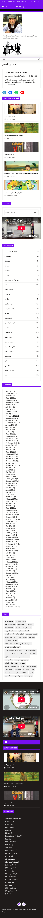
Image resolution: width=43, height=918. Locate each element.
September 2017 (11, 544)
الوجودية (19, 653)
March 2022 (10, 452)
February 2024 (11, 411)
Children (7, 256)
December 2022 (11, 441)
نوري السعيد (28, 676)
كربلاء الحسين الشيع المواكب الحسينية (16, 672)
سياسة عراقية (9, 351)
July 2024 (9, 407)
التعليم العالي (20, 634)
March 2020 (10, 497)
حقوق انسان (8, 337)
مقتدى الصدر (19, 676)
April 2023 (9, 432)
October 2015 (10, 566)
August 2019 (10, 501)
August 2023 (10, 425)
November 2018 (11, 515)
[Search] (35, 212)
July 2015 (9, 571)
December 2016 (11, 551)
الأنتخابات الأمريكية (10, 631)
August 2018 (10, 521)
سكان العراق (9, 663)
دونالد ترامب (9, 660)
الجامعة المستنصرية (31, 634)
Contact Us (35, 2)
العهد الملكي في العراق (12, 647)
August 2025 (10, 393)
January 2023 (10, 438)
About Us (11, 2)
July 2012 (9, 593)
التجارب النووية (9, 634)
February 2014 (11, 582)
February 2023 (11, 436)
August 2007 (10, 600)
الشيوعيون (32, 637)
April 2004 (9, 602)
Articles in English (10, 251)
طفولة (22, 666)
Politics (7, 294)
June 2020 (9, 490)
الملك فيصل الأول (30, 650)
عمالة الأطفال (9, 669)
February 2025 (11, 400)
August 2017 (10, 546)
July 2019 (9, 503)
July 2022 (9, 447)
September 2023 (11, 423)
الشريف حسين (22, 637)
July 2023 (9, 427)
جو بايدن (18, 656)
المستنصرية (8, 318)
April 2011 (9, 595)
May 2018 (9, 526)
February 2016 (11, 562)
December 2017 (11, 537)
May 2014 (9, 575)
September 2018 (11, 519)
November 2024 (11, 402)
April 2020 (9, 494)
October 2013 (10, 586)
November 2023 (11, 418)
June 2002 (9, 604)
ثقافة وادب (8, 332)
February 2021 (11, 479)
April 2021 (9, 474)
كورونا (31, 672)
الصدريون (8, 640)
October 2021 (10, 463)
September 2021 (11, 465)
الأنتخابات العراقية (23, 631)
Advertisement (22, 2)
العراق (6, 313)
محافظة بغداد (9, 676)
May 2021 (9, 472)
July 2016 (9, 553)
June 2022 (9, 450)
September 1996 (11, 607)
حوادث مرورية (9, 342)
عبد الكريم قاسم (31, 666)
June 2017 (9, 548)
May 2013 (9, 589)
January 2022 (10, 456)
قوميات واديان (9, 370)
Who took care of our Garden (13, 135)
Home (4, 2)
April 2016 (9, 557)
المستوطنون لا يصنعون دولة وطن (13, 192)
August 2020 (10, 485)
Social (6, 299)
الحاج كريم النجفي (10, 637)
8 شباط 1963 (9, 621)
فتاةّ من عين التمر (9, 116)
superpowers (9, 627)
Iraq (5, 285)
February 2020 (11, 499)
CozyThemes (6, 912)
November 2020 (11, 481)
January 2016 (10, 564)
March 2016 (10, 560)
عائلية (6, 361)
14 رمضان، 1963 (20, 621)
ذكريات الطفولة (9, 346)
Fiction (6, 275)
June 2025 (9, 396)
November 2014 (11, 573)
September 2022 (11, 443)
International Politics (11, 280)
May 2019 (9, 506)
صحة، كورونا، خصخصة (12, 666)
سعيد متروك (24, 660)
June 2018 (9, 524)
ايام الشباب (8, 328)
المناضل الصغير (9, 323)
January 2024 (10, 414)
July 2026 (9, 391)
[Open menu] (4, 59)
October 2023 (10, 420)
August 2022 (10, 445)
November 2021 (11, 461)
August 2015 (10, 569)
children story (22, 624)
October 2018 (10, 517)
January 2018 (10, 535)
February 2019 (11, 510)
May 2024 (9, 409)
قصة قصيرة (8, 366)
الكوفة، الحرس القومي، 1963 (14, 650)
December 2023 (11, 416)
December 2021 (11, 459)
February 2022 (11, 454)
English (7, 270)
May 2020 (9, 492)
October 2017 (10, 542)
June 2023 (9, 429)
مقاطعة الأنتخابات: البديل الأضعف (16, 72)
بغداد (34, 653)
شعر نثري (7, 356)
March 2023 (10, 434)
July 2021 (9, 467)
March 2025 (10, 398)
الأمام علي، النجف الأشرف (23, 627)
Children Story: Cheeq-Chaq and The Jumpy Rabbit (21, 173)
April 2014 (9, 577)
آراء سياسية (8, 304)
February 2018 (11, 533)
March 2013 (10, 591)
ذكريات (17, 660)
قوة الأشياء (26, 669)
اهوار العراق (27, 653)
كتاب (32, 669)
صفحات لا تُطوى (9, 154)
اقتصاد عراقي (9, 308)
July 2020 (9, 488)
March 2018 (10, 530)
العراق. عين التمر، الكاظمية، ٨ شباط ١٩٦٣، (18, 644)
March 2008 (10, 598)
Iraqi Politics (8, 290)
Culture (7, 261)
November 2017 (11, 539)
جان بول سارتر (9, 656)
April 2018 (9, 528)
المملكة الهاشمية (10, 653)
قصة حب (18, 669)
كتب (5, 375)
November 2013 (11, 584)
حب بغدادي (26, 656)
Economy (7, 266)
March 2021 (10, 476)
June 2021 (9, 470)
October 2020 (10, 483)
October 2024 (10, 405)
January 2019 (10, 512)
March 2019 (10, 508)
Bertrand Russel (10, 624)
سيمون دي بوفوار (20, 663)
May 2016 (9, 555)
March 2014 (10, 580)
